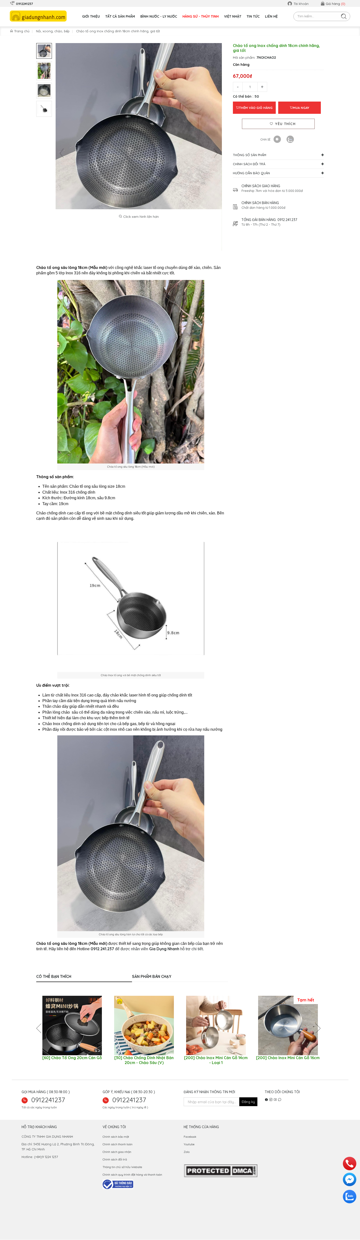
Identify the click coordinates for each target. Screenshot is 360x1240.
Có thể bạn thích (53, 976)
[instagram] (271, 1100)
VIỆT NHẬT (232, 16)
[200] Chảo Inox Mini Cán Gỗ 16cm (288, 1057)
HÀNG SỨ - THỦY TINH (200, 16)
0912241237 (48, 1100)
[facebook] (266, 1100)
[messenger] (349, 1179)
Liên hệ (271, 16)
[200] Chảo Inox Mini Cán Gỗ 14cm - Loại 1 (216, 1060)
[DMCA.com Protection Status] (220, 1170)
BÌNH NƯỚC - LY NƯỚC (158, 16)
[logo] (38, 16)
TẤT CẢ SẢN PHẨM (120, 16)
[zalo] (279, 1100)
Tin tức (253, 16)
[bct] (118, 1184)
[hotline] (349, 1163)
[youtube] (275, 1100)
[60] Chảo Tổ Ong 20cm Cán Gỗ (72, 1057)
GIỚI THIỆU (91, 16)
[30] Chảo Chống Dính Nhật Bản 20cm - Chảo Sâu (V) (144, 1060)
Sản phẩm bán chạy (151, 976)
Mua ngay (301, 108)
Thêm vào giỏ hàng (256, 108)
